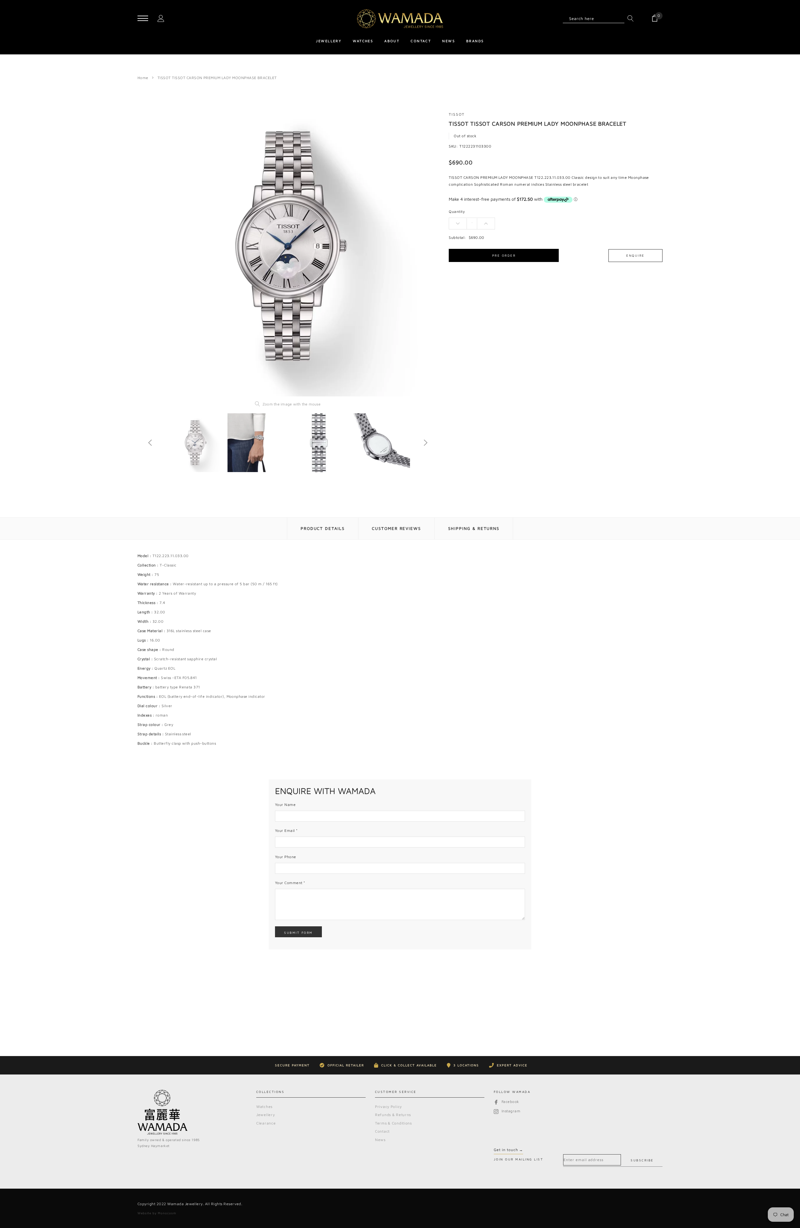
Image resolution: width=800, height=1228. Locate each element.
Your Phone (285, 856)
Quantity (457, 211)
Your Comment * (290, 882)
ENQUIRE (635, 255)
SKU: (453, 146)
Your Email (286, 830)
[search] (629, 18)
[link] (195, 442)
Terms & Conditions (393, 1123)
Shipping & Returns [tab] (473, 528)
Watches (264, 1106)
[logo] (400, 18)
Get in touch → (508, 1149)
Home (143, 77)
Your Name (285, 804)
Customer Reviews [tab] (396, 528)
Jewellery (265, 1114)
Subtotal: (457, 237)
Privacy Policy (388, 1106)
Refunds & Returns (393, 1114)
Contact (382, 1131)
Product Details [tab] (323, 528)
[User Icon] (161, 18)
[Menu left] (143, 19)
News (380, 1139)
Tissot (457, 114)
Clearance (266, 1123)
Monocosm (167, 1213)
